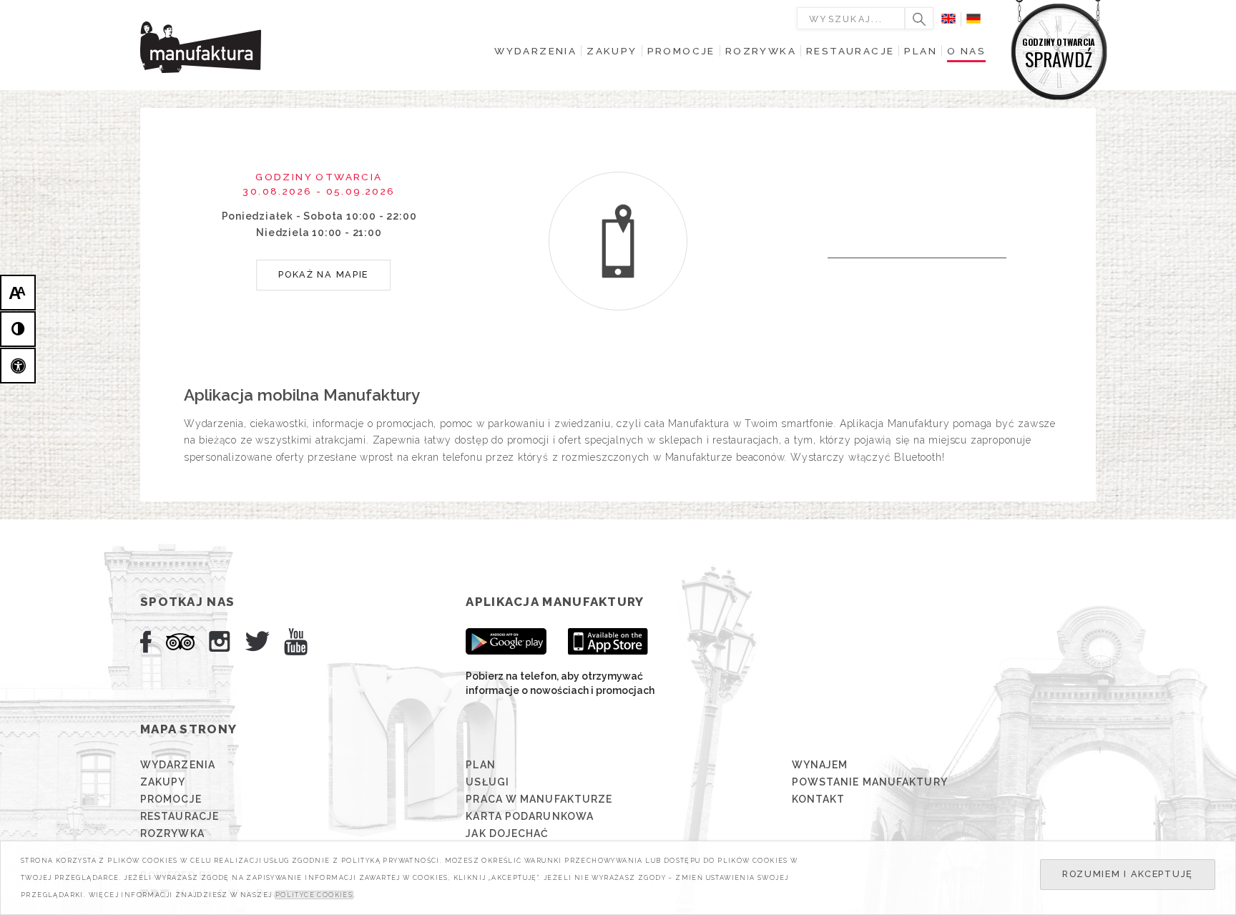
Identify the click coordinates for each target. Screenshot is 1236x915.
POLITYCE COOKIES (314, 895)
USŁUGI (487, 782)
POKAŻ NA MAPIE (323, 274)
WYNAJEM (820, 764)
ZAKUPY (163, 782)
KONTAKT (818, 799)
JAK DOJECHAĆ (507, 833)
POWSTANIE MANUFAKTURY (870, 782)
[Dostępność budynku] (18, 365)
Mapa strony (188, 729)
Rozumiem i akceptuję (1127, 873)
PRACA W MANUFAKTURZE (539, 799)
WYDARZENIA (177, 764)
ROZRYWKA (172, 833)
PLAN (480, 764)
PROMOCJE (171, 799)
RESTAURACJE (179, 816)
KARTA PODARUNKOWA (530, 816)
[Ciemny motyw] (18, 329)
